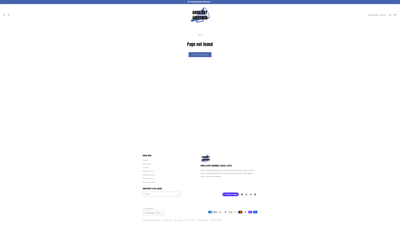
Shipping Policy (149, 175)
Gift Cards (147, 164)
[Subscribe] (178, 194)
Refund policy (178, 220)
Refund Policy (148, 171)
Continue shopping (200, 55)
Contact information (215, 220)
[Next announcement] (396, 2)
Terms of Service (149, 182)
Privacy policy (168, 220)
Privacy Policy (148, 178)
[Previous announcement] (4, 2)
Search (145, 160)
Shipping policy (202, 220)
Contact (146, 168)
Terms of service (190, 220)
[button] (4, 15)
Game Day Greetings (154, 220)
